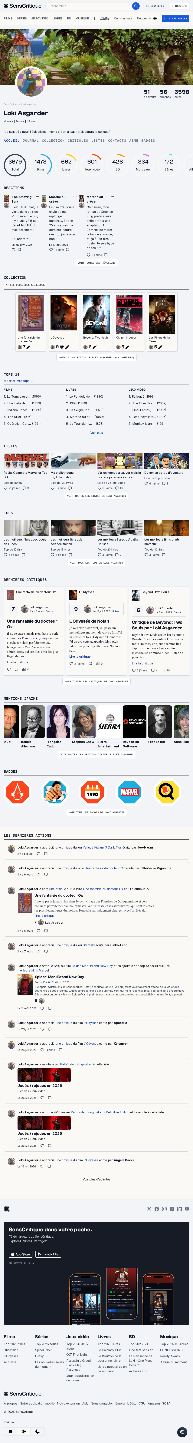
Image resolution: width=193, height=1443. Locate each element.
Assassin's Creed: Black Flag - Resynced (78, 1365)
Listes (98, 141)
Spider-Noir (43, 1350)
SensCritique (11, 104)
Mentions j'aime (21, 698)
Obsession (11, 1350)
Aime (133, 141)
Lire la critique (17, 662)
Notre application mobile (37, 1403)
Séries (41, 1336)
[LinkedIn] (179, 1210)
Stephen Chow (83, 742)
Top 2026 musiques (174, 1344)
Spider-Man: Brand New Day (92, 966)
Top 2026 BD (138, 1344)
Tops (8, 512)
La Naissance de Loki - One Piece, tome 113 (141, 1360)
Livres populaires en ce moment (112, 1369)
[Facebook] (157, 1210)
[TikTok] (172, 1210)
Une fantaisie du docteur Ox (29, 339)
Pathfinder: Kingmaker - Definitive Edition (100, 1112)
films (8, 389)
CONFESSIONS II (172, 1350)
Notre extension (68, 1403)
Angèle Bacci (124, 1160)
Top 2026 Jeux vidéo (77, 1346)
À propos (10, 1403)
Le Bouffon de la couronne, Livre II (110, 1358)
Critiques (78, 141)
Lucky (39, 1356)
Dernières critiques (25, 579)
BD (132, 1336)
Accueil (12, 141)
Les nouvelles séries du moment (49, 1364)
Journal (31, 141)
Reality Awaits (170, 1356)
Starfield (89, 945)
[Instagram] (164, 1210)
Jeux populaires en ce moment (80, 1378)
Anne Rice (181, 742)
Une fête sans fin (141, 1350)
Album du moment (173, 1362)
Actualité (10, 1362)
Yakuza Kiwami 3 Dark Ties (102, 847)
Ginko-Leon (118, 945)
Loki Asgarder (29, 104)
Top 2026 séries (46, 1344)
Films (9, 1336)
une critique (63, 847)
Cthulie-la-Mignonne (155, 868)
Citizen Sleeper (126, 337)
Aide (85, 1403)
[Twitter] (149, 1210)
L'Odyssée (57, 337)
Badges (148, 141)
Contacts (117, 141)
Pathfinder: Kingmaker (76, 1064)
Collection (53, 141)
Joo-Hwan (145, 847)
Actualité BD (138, 1371)
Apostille (120, 1023)
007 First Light (76, 1354)
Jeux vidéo (77, 1336)
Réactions (14, 187)
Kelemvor (121, 1043)
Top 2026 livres (109, 1344)
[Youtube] (187, 1210)
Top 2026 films (14, 1344)
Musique (169, 1336)
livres (71, 389)
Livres (104, 1336)
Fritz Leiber (156, 742)
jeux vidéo (137, 389)
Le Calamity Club (110, 1350)
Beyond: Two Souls (96, 337)
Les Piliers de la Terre (159, 339)
